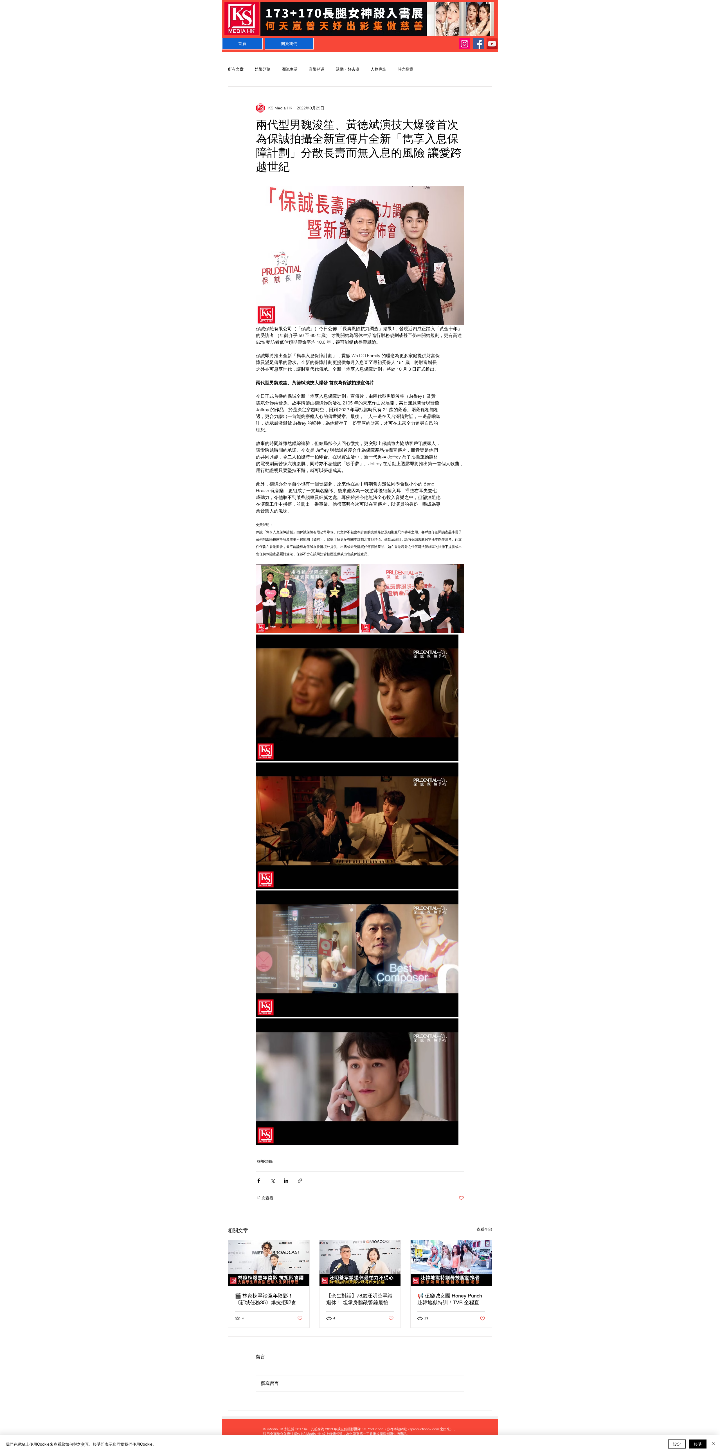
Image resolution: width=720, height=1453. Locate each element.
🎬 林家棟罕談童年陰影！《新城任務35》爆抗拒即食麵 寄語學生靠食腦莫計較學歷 (268, 1299)
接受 (698, 1444)
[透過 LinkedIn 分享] (286, 1180)
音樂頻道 (317, 69)
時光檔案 (405, 69)
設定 (677, 1444)
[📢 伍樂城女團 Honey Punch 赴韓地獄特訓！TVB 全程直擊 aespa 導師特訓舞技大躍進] (451, 1263)
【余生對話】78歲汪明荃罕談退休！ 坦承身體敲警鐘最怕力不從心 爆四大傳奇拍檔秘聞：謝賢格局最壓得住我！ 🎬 (359, 1299)
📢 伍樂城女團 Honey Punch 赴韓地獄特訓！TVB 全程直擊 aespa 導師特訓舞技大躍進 (450, 1299)
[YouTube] (492, 43)
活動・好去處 (347, 69)
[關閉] (713, 1443)
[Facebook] (478, 43)
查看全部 (484, 1229)
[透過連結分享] (300, 1180)
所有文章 (236, 69)
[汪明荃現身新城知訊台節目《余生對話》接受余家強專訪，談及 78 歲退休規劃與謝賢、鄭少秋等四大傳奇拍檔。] (360, 1263)
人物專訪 (378, 69)
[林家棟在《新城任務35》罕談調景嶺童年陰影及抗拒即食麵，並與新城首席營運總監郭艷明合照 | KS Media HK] (268, 1263)
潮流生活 (290, 69)
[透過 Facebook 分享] (258, 1180)
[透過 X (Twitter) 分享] (272, 1180)
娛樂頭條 (263, 69)
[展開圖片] (307, 598)
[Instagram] (464, 43)
